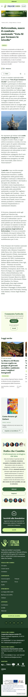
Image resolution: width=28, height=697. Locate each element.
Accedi (24, 6)
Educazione (5, 376)
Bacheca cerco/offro (7, 595)
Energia (4, 45)
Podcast (17, 579)
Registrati (14, 321)
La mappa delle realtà (7, 592)
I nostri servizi (5, 568)
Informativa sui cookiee (11, 691)
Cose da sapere (5, 579)
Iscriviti (14, 530)
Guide (3, 585)
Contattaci (4, 571)
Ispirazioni (4, 582)
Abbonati (14, 489)
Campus (3, 598)
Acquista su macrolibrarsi (11, 431)
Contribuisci (4, 605)
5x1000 (3, 608)
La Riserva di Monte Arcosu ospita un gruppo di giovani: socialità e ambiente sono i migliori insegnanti (10, 367)
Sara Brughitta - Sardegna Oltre (7, 387)
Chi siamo (4, 565)
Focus (16, 582)
